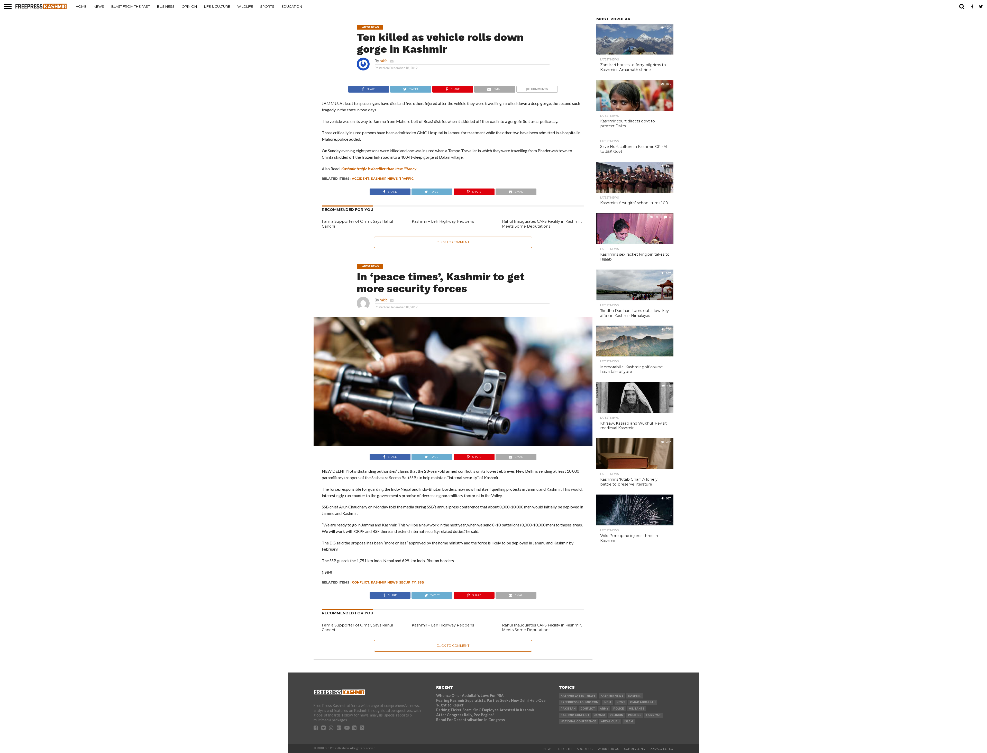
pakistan (568, 708)
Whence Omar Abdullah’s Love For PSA (470, 695)
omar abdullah (642, 702)
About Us (584, 749)
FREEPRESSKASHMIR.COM (580, 702)
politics (634, 715)
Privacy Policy (661, 749)
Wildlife (245, 6)
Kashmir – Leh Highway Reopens (443, 221)
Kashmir (635, 695)
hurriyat (653, 715)
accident (360, 179)
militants (636, 708)
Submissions (634, 749)
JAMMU (599, 715)
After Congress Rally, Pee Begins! (465, 715)
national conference (578, 721)
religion (616, 715)
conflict (360, 582)
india (607, 702)
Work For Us (608, 749)
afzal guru (610, 721)
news (620, 702)
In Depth (565, 749)
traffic (406, 179)
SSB (420, 582)
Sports (267, 6)
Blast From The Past (130, 6)
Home (81, 6)
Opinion (189, 6)
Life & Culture (217, 6)
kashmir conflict (575, 715)
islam (628, 721)
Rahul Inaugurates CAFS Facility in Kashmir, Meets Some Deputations (542, 224)
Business (166, 6)
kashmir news (384, 179)
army (604, 708)
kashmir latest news (578, 695)
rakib (384, 61)
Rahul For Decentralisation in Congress (470, 720)
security (407, 582)
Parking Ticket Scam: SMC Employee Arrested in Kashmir (485, 710)
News (99, 6)
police (618, 708)
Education (291, 6)
